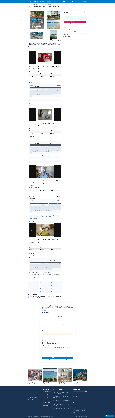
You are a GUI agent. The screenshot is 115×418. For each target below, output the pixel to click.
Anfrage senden (110, 415)
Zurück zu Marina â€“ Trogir (68, 34)
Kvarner (54, 395)
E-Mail (43, 316)
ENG (48, 343)
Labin (59, 392)
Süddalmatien (33, 4)
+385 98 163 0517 (67, 29)
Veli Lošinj (58, 397)
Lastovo (62, 408)
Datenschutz (75, 416)
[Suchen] (86, 391)
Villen (72, 1)
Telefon (60, 316)
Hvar (61, 404)
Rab (56, 397)
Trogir (54, 405)
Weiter (58, 84)
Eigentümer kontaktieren (75, 21)
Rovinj (56, 393)
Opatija (54, 397)
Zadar (54, 401)
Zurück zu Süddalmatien (67, 36)
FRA (56, 343)
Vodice (69, 400)
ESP (53, 343)
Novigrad (64, 392)
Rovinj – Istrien (75, 400)
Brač (57, 404)
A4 (70, 14)
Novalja (64, 396)
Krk (58, 396)
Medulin (62, 392)
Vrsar (60, 393)
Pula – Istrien (74, 402)
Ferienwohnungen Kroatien (47, 391)
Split (70, 404)
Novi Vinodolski (67, 396)
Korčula (59, 408)
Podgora (68, 404)
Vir (67, 400)
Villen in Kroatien (45, 397)
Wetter (68, 1)
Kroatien (29, 4)
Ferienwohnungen (57, 1)
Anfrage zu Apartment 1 (34, 102)
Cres (53, 396)
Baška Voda (54, 404)
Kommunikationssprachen (47, 342)
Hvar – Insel (74, 399)
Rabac (54, 393)
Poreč (67, 392)
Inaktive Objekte (31, 399)
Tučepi (56, 405)
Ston (68, 408)
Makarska (63, 404)
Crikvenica (56, 396)
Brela (59, 404)
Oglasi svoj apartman (84, 416)
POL (64, 343)
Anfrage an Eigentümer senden (58, 357)
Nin (56, 400)
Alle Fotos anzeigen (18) (57, 40)
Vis (57, 405)
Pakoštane (58, 400)
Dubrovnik (56, 408)
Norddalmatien (56, 399)
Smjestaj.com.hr (45, 405)
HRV (61, 343)
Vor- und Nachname (45, 312)
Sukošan (65, 400)
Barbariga (54, 392)
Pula (68, 392)
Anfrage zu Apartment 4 (34, 277)
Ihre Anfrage (45, 345)
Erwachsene (44, 336)
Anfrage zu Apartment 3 (34, 218)
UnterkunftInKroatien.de (46, 402)
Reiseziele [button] (49, 1)
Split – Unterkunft (75, 396)
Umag (58, 393)
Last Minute (63, 1)
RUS (58, 343)
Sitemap (79, 416)
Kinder (61, 336)
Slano (66, 408)
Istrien (54, 391)
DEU (43, 343)
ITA (50, 343)
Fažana (57, 392)
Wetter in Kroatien (45, 394)
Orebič (64, 408)
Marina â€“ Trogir (38, 4)
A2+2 (73, 14)
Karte (75, 31)
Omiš (66, 404)
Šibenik (63, 400)
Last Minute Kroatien (46, 395)
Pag (60, 400)
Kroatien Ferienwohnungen (33, 397)
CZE (45, 343)
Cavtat (54, 408)
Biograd (54, 400)
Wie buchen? (76, 412)
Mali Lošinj (61, 396)
